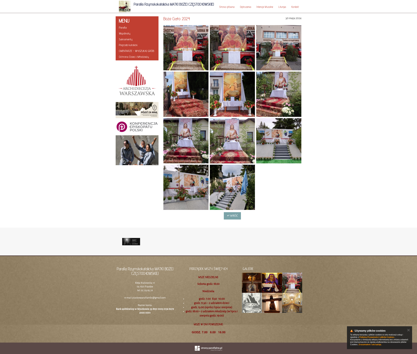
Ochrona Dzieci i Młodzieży (134, 56)
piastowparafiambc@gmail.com (149, 297)
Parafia (123, 27)
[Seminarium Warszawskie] (137, 110)
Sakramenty (125, 39)
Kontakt (295, 6)
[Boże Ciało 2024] (185, 47)
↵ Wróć (232, 215)
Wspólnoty (124, 33)
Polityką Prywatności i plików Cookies (376, 337)
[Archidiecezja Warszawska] (137, 81)
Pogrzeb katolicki (128, 45)
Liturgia (282, 6)
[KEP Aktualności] (137, 126)
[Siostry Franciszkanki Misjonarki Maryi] (137, 150)
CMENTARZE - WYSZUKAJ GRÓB (136, 51)
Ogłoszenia (245, 6)
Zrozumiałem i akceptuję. (370, 344)
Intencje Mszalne (265, 6)
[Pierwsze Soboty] (131, 241)
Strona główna (227, 6)
